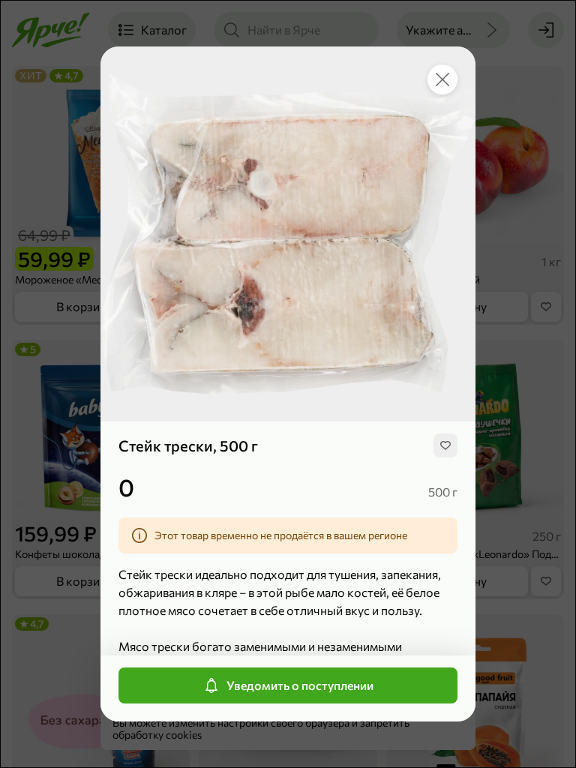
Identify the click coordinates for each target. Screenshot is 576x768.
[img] (446, 446)
